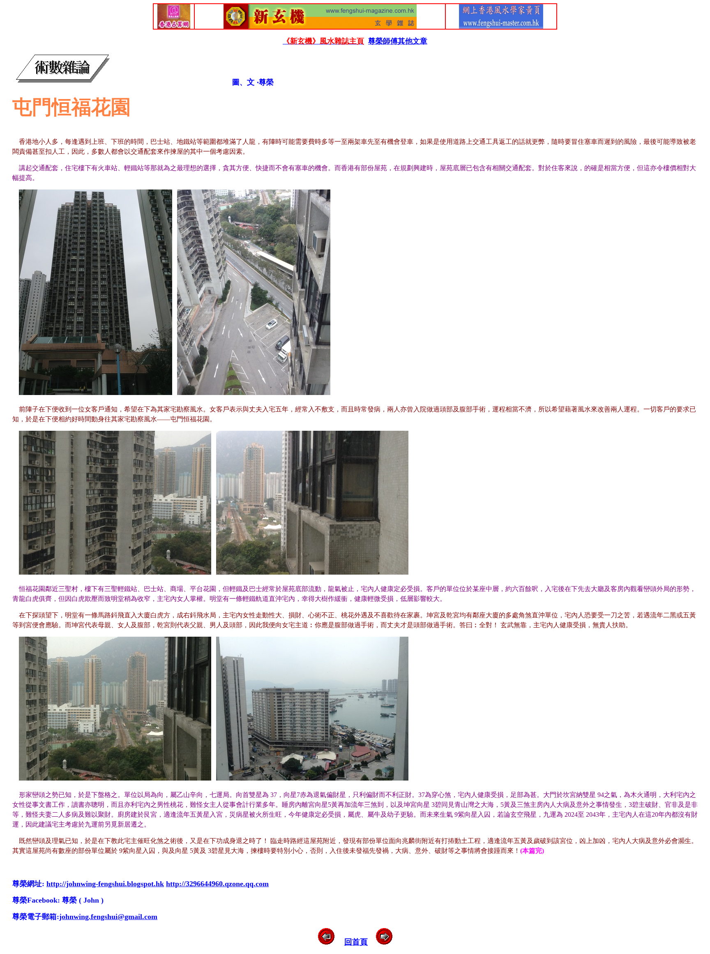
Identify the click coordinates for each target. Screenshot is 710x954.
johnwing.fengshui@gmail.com (108, 916)
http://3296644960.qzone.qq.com (217, 884)
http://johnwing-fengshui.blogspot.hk (105, 884)
